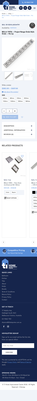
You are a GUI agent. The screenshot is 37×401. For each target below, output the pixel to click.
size (3, 95)
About (4, 284)
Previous (3, 242)
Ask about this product (11, 92)
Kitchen (4, 278)
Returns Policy (6, 294)
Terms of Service (25, 362)
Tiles (3, 281)
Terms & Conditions (8, 292)
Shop (9, 13)
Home (3, 13)
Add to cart (11, 117)
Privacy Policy (6, 297)
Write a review (6, 85)
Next (33, 242)
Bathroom (5, 276)
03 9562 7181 (28, 2)
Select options (12, 198)
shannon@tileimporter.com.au (11, 322)
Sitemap (22, 387)
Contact (4, 300)
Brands (4, 289)
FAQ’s (4, 286)
